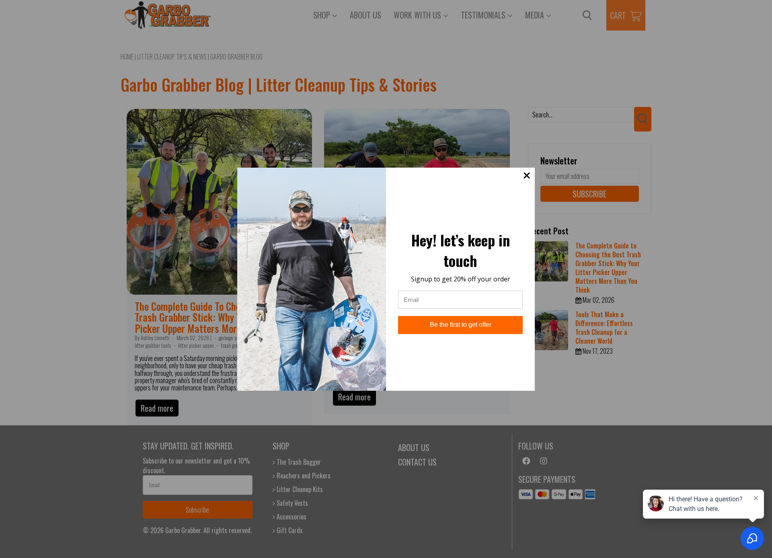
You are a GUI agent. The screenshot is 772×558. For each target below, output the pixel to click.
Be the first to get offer (460, 324)
